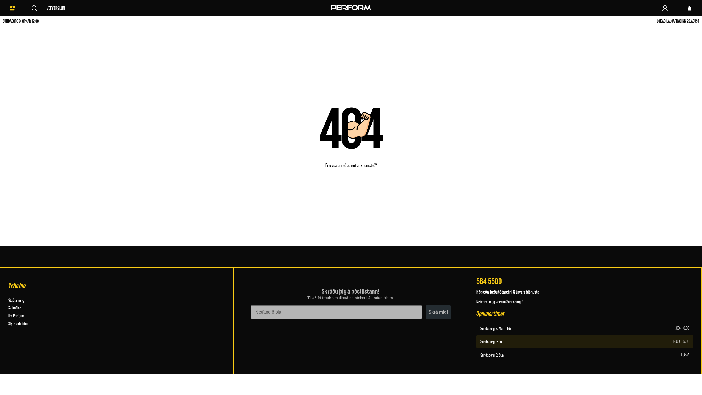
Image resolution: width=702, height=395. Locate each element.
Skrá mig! (438, 312)
